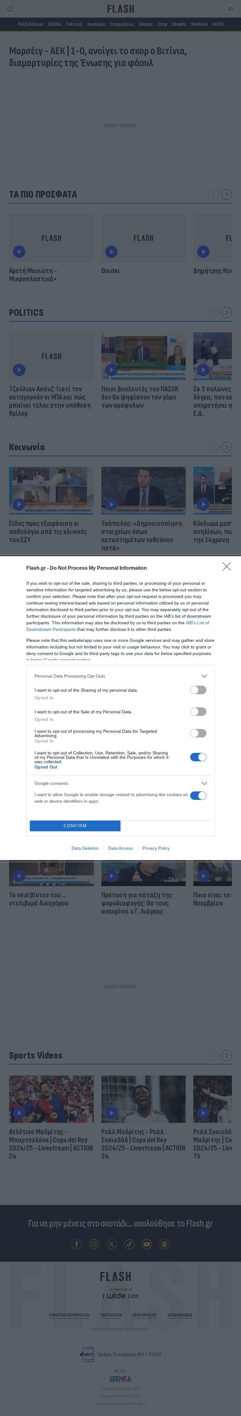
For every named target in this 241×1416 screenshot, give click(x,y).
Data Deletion (85, 848)
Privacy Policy (156, 848)
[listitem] (120, 676)
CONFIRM (75, 825)
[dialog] (120, 708)
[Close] (229, 568)
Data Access (120, 848)
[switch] (198, 690)
